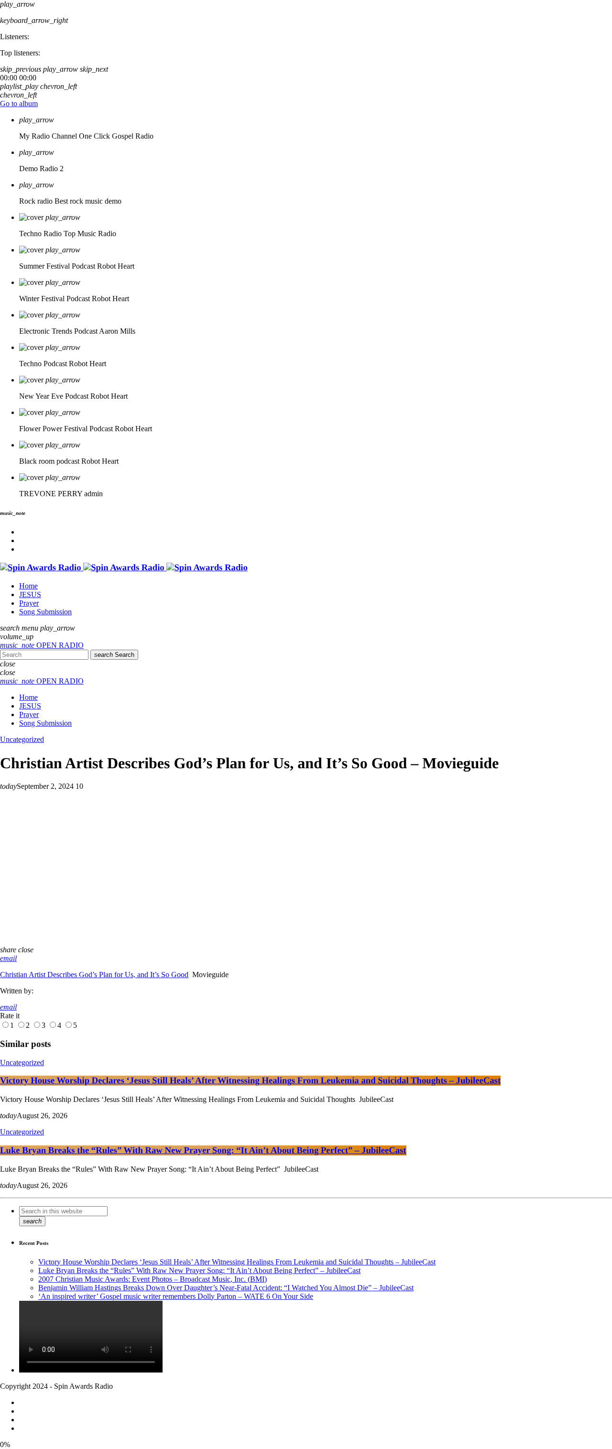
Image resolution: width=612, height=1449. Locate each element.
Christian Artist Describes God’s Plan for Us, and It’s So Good (94, 974)
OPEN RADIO (42, 645)
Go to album (19, 103)
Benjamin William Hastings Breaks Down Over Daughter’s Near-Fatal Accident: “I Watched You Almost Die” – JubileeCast (226, 1288)
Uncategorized (22, 739)
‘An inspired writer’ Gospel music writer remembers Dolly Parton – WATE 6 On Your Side (175, 1296)
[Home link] (124, 568)
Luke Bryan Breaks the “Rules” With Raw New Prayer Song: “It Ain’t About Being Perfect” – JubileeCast (203, 1150)
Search (114, 654)
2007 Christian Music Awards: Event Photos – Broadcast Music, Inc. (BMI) (152, 1279)
